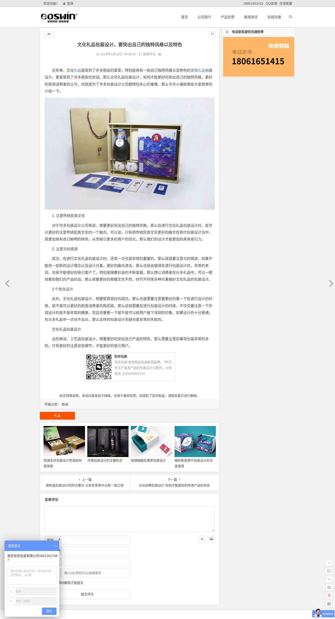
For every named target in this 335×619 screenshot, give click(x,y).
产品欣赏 (227, 17)
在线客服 (285, 3)
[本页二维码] (329, 604)
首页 (184, 17)
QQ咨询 (271, 3)
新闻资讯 (251, 17)
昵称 (53, 540)
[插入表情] (202, 539)
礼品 (77, 70)
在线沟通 (274, 17)
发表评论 (149, 54)
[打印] (159, 54)
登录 (70, 3)
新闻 (65, 404)
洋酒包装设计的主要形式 (104, 460)
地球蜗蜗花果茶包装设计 (148, 460)
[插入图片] (211, 539)
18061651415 (253, 3)
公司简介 (204, 17)
